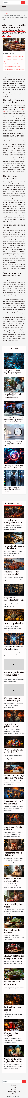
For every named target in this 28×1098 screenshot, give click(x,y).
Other (7, 14)
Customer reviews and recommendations (14, 69)
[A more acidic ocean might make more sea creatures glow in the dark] (14, 1051)
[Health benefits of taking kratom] (14, 973)
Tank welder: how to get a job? (13, 1008)
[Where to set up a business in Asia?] (14, 564)
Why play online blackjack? (11, 1034)
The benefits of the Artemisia (12, 931)
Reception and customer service (12, 66)
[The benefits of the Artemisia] (14, 922)
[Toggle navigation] (4, 7)
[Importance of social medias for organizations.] (14, 819)
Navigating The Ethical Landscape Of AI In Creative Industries (12, 396)
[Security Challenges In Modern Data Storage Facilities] (14, 478)
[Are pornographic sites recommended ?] (14, 664)
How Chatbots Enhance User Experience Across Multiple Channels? (12, 372)
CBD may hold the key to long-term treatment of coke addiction (14, 958)
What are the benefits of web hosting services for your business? (13, 650)
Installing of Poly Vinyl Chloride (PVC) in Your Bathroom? (14, 778)
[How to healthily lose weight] (14, 896)
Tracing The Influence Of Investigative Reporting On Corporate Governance (13, 420)
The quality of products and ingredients (14, 56)
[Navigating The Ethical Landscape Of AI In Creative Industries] (14, 384)
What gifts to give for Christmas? (13, 854)
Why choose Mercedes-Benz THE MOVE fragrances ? (13, 600)
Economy (14, 1085)
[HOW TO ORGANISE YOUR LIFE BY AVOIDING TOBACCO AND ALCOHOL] (14, 742)
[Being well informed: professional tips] (14, 870)
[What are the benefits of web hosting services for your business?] (14, 639)
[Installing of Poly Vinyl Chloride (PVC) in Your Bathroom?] (14, 767)
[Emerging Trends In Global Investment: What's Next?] (14, 456)
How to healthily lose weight (13, 905)
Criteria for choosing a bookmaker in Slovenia (14, 548)
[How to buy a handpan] (14, 615)
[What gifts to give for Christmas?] (14, 845)
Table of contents (9, 53)
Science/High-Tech (14, 1092)
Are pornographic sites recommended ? (14, 673)
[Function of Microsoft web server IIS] (14, 793)
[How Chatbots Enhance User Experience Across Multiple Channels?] (14, 361)
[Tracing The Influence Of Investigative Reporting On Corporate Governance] (14, 408)
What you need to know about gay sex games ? (13, 700)
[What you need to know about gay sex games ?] (14, 690)
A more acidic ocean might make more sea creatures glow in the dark (13, 1062)
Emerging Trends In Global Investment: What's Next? (14, 466)
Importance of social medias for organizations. (13, 829)
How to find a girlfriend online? (11, 725)
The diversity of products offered (12, 64)
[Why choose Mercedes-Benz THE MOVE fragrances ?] (14, 589)
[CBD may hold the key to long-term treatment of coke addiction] (14, 948)
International (14, 1089)
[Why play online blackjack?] (14, 1025)
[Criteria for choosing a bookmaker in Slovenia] (14, 538)
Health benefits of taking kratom (12, 982)
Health (14, 1087)
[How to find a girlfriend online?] (14, 716)
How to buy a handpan (14, 623)
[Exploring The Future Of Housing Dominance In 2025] (14, 432)
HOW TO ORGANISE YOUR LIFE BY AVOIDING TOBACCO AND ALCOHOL (14, 753)
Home (2, 14)
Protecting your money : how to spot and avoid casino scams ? (13, 524)
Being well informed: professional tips (13, 879)
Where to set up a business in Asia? (12, 573)
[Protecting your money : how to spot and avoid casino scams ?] (14, 512)
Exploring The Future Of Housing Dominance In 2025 (13, 443)
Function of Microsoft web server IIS (13, 802)
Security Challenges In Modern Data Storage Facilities (12, 489)
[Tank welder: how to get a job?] (14, 999)
